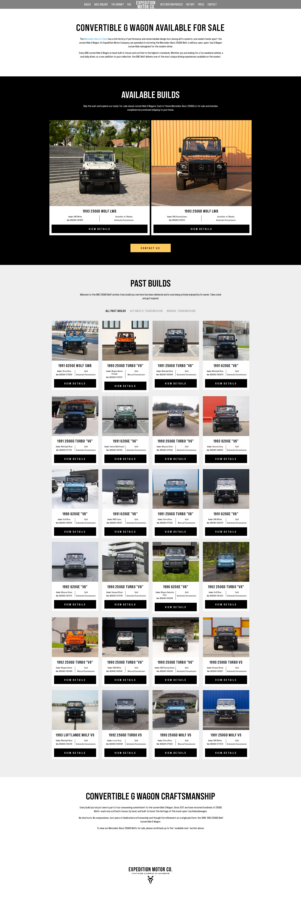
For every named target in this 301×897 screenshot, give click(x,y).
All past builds (116, 311)
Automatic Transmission (146, 311)
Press (201, 4)
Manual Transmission (181, 311)
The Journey (117, 4)
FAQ (129, 4)
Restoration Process (171, 4)
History (190, 4)
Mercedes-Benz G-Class (96, 38)
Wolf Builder (101, 4)
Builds (87, 4)
